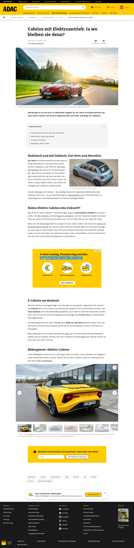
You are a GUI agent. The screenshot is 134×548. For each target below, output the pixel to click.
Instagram (65, 517)
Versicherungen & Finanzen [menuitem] (79, 13)
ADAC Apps (6, 505)
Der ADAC (86, 505)
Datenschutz (41, 541)
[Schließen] (105, 492)
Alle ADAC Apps (8, 523)
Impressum (21, 541)
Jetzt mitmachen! (93, 494)
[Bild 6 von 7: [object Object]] (102, 428)
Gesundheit (98, 1)
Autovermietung (33, 512)
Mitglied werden (23, 1)
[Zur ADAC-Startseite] (10, 9)
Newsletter (87, 523)
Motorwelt (121, 505)
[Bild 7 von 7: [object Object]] (117, 428)
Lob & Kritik (87, 519)
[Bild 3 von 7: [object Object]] (55, 428)
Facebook (65, 509)
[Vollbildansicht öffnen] (115, 367)
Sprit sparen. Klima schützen (83, 1)
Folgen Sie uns (63, 505)
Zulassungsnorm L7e (76, 195)
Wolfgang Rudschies (37, 43)
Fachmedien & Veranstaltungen (93, 530)
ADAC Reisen (36, 1)
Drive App (6, 516)
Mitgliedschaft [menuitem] (29, 13)
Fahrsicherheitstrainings (36, 519)
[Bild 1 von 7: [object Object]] (24, 428)
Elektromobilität (65, 1)
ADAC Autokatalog (44, 361)
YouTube (65, 513)
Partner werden (88, 512)
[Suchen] (83, 7)
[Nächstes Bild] (115, 393)
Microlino (39, 192)
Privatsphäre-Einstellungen (67, 541)
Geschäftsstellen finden (91, 516)
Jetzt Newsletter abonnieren (77, 457)
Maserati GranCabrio (65, 216)
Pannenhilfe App (8, 509)
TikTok (64, 521)
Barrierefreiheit (22, 545)
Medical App (7, 512)
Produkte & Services (33, 505)
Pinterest (65, 529)
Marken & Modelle (48, 17)
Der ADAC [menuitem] (113, 13)
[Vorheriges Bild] (19, 393)
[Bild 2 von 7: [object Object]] (40, 428)
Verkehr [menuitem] (104, 13)
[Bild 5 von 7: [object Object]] (86, 428)
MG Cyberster (43, 216)
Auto (60, 17)
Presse (85, 533)
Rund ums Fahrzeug (17, 17)
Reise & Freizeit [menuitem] (43, 13)
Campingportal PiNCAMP (36, 533)
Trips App (6, 519)
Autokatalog (33, 17)
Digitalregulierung (94, 541)
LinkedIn (65, 525)
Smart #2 (68, 334)
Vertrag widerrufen (118, 541)
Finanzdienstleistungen (36, 516)
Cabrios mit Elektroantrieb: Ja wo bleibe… (81, 17)
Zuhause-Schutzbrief (50, 1)
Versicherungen (33, 509)
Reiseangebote (33, 530)
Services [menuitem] (95, 13)
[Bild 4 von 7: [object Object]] (71, 428)
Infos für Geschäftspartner (92, 526)
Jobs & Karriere (88, 509)
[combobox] (54, 7)
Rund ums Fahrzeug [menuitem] (59, 13)
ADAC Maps (32, 526)
